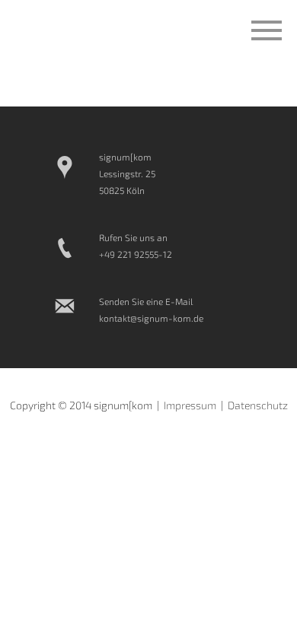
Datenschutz (258, 405)
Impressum (190, 405)
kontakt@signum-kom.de (151, 318)
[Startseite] (72, 30)
